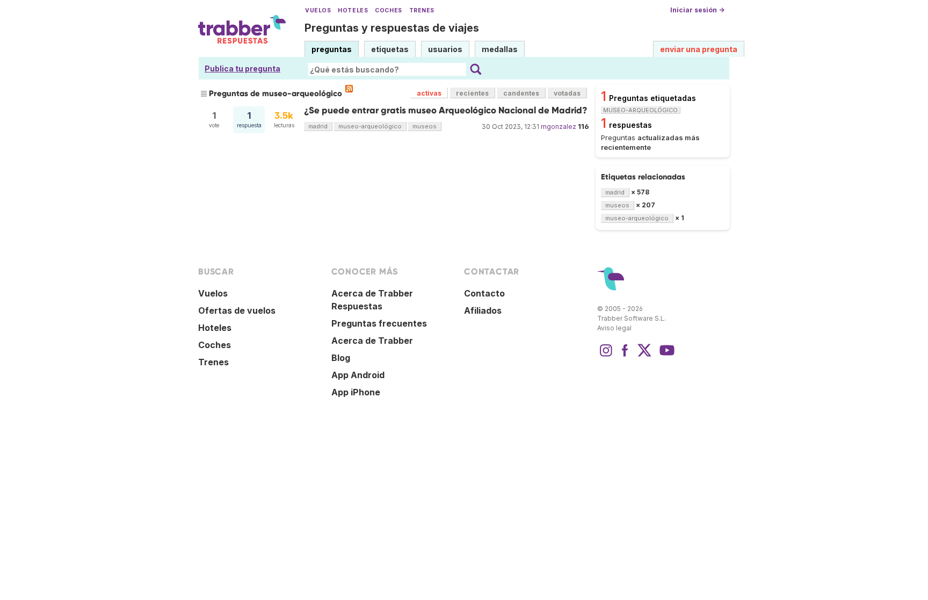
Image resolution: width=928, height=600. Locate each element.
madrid (318, 126)
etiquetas (390, 49)
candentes (521, 93)
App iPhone (355, 392)
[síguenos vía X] (644, 355)
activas (429, 93)
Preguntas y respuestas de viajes (392, 27)
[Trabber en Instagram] (605, 355)
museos (424, 126)
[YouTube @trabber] (665, 355)
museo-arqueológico (370, 126)
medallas (500, 49)
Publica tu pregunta (242, 68)
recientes (472, 93)
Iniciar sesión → (697, 10)
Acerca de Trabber (372, 340)
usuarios (445, 49)
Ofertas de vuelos (237, 310)
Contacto (484, 293)
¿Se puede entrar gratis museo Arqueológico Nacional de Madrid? (446, 110)
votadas (567, 93)
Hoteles (353, 10)
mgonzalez (558, 126)
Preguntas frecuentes (379, 323)
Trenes (421, 10)
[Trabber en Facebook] (625, 355)
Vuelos (318, 10)
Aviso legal (614, 328)
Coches (388, 10)
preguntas (331, 49)
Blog (340, 357)
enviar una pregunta (698, 49)
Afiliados (483, 310)
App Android (358, 375)
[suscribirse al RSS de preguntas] (349, 88)
